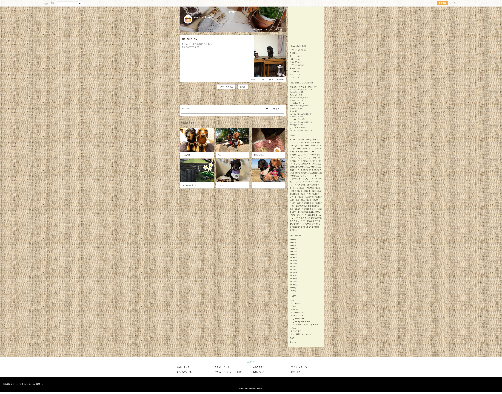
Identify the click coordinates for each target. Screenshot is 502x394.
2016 (292, 266)
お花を (292, 59)
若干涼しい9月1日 (297, 103)
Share (279, 29)
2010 (292, 284)
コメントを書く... (275, 108)
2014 (292, 272)
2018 (292, 260)
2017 (292, 263)
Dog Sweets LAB (297, 318)
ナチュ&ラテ (296, 331)
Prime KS (294, 309)
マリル (292, 68)
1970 (292, 290)
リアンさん (294, 65)
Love (269, 29)
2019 (292, 257)
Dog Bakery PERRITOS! (300, 321)
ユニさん (293, 71)
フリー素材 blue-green (301, 334)
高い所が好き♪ (190, 38)
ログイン (453, 3)
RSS (293, 342)
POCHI (293, 306)
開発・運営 (295, 372)
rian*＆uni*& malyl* (203, 17)
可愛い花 (293, 62)
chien (232, 11)
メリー (292, 74)
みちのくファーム (298, 315)
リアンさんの (295, 50)
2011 (292, 281)
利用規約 (238, 372)
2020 (292, 254)
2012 (292, 278)
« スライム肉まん (226, 86)
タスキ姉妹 (294, 111)
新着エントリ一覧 (222, 367)
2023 (292, 245)
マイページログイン (299, 367)
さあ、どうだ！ (296, 94)
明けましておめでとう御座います (303, 86)
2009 (292, 287)
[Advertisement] (233, 96)
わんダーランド (297, 312)
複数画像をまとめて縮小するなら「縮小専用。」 (23, 384)
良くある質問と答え (184, 372)
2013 (292, 275)
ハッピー (293, 77)
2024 (292, 242)
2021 (292, 251)
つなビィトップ (182, 367)
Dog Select (295, 303)
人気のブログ (258, 367)
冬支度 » (243, 86)
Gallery (258, 29)
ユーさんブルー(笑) (298, 119)
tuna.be (251, 361)
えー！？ (293, 56)
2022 (292, 248)
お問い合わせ (258, 372)
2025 (292, 239)
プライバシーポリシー (224, 372)
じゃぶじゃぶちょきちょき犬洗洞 (304, 324)
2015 (292, 269)
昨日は (292, 53)
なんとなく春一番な (298, 127)
